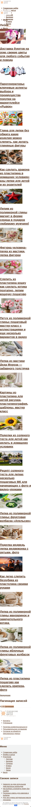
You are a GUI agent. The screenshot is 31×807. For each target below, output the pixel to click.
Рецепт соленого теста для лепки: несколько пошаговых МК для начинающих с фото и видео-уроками (15, 480)
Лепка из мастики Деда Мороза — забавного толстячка (14, 364)
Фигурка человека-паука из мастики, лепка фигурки (13, 251)
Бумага (9, 21)
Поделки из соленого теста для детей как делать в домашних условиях (15, 440)
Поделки (9, 19)
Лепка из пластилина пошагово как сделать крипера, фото (15, 684)
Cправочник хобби (10, 8)
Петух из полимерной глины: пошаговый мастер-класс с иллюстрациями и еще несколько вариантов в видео (15, 327)
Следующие (9, 706)
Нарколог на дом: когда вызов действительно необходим (14, 785)
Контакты (6, 720)
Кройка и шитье (9, 754)
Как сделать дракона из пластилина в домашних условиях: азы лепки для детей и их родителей (14, 177)
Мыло (5, 28)
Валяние (9, 17)
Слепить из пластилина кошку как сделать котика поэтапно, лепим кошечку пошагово (13, 286)
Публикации (7, 723)
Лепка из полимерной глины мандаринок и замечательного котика (15, 617)
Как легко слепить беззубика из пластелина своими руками (14, 581)
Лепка (8, 26)
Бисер (8, 24)
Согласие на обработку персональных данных (12, 732)
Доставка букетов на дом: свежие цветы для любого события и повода (15, 54)
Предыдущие (5, 695)
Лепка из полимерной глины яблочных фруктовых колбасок (15, 650)
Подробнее (26, 804)
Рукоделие (7, 757)
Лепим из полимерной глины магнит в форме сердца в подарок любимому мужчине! (14, 216)
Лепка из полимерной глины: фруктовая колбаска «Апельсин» (15, 517)
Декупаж (9, 759)
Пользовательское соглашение (15, 729)
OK (15, 805)
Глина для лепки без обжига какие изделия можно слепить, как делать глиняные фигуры (14, 137)
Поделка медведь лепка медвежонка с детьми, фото (14, 548)
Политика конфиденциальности (15, 727)
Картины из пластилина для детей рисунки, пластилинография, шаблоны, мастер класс (14, 401)
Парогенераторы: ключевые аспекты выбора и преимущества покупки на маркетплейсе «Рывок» (13, 95)
